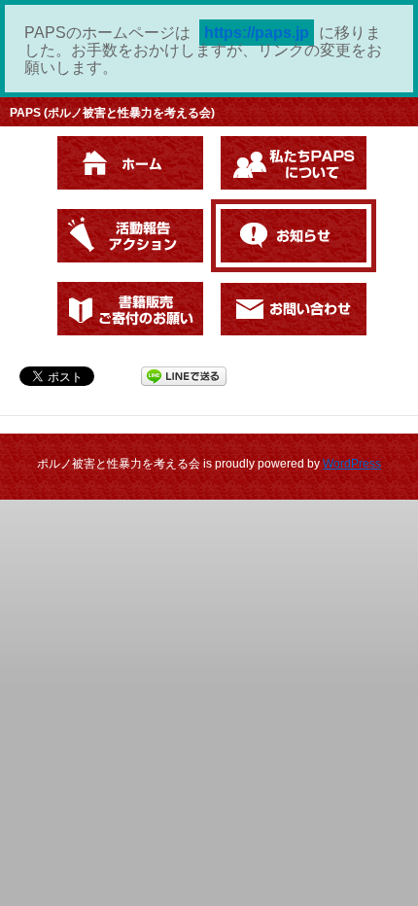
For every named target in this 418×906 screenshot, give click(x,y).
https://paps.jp (256, 32)
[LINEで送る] (183, 374)
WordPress (352, 463)
